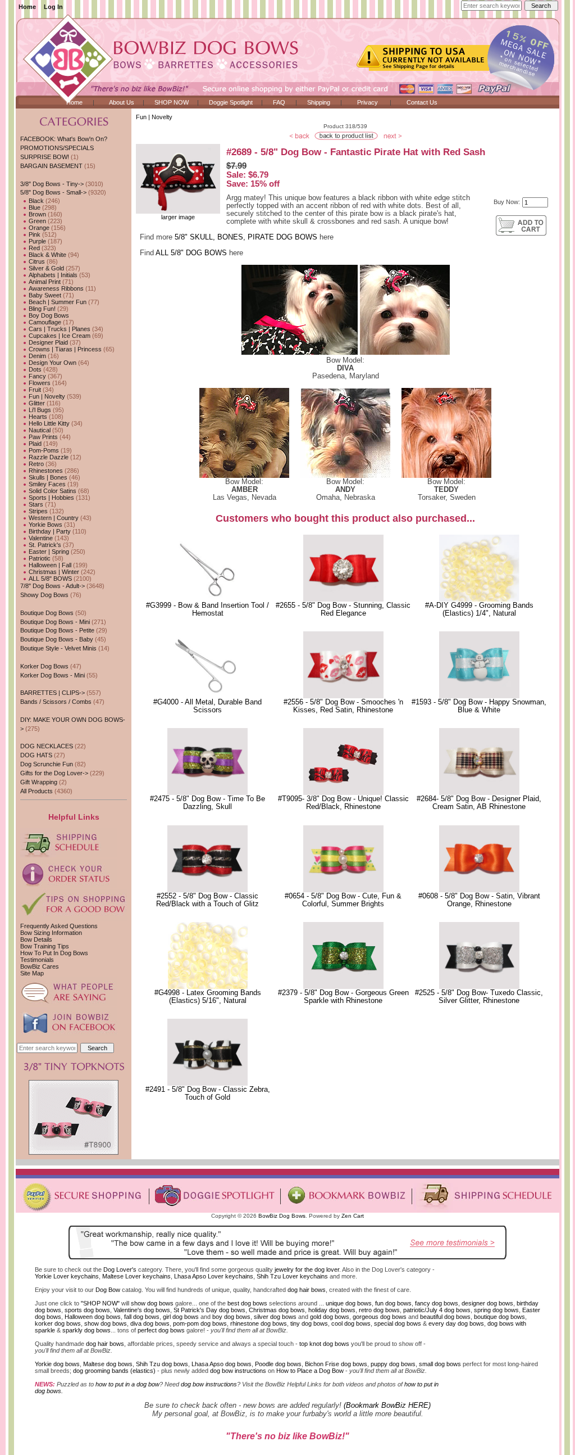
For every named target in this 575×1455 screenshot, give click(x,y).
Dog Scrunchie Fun (46, 764)
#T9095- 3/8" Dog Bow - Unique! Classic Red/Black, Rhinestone (343, 803)
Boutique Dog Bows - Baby (56, 639)
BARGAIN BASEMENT (51, 165)
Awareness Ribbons (55, 288)
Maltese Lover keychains (136, 1276)
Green (36, 221)
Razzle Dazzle (48, 457)
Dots (34, 369)
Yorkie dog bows (57, 1364)
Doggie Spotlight (231, 102)
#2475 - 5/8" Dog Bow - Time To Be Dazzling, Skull (207, 803)
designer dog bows (487, 1303)
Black (35, 200)
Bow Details (36, 939)
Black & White (46, 254)
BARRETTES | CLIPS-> (52, 692)
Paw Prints (42, 436)
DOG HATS (36, 755)
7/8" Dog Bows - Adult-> (52, 585)
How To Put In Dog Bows (54, 953)
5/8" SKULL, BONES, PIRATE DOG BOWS (246, 237)
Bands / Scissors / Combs (56, 701)
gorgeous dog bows (380, 1316)
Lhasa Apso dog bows (221, 1364)
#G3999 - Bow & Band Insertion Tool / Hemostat (207, 609)
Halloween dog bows (93, 1316)
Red (33, 248)
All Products (36, 791)
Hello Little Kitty (48, 423)
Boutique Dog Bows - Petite (57, 630)
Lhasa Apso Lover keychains (213, 1276)
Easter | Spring (48, 551)
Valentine (40, 538)
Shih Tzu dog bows (162, 1364)
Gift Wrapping (38, 782)
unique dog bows (349, 1303)
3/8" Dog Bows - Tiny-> (52, 183)
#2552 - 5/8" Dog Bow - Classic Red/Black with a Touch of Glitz (207, 900)
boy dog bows (231, 1316)
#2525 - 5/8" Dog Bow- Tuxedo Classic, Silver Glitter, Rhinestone (479, 997)
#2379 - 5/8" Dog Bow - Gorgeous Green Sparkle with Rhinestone (343, 997)
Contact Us (422, 102)
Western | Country (53, 517)
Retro (35, 463)
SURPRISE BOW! (44, 156)
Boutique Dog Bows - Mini (55, 621)
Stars (35, 504)
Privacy (367, 102)
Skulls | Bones (47, 477)
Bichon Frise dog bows (336, 1364)
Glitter (36, 403)
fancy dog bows (436, 1303)
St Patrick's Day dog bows (209, 1310)
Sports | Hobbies (50, 497)
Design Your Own (51, 362)
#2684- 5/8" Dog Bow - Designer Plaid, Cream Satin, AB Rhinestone (479, 803)
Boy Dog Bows (48, 315)
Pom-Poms (43, 450)
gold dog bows (329, 1316)
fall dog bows (141, 1316)
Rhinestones (45, 470)
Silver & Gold (45, 268)
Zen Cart (352, 1216)
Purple (36, 241)
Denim (36, 356)
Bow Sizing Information (51, 932)
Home (27, 6)
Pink (33, 234)
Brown (36, 214)
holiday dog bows (331, 1310)
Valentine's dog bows (141, 1310)
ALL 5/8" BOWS (49, 578)
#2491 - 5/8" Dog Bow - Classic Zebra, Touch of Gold (207, 1093)
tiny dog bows (309, 1323)
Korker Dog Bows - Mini (52, 675)
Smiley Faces (46, 484)
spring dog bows (496, 1310)
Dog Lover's (119, 1269)
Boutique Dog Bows (47, 612)
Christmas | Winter (53, 571)
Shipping (318, 102)
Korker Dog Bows (44, 666)
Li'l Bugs (39, 409)
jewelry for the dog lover (307, 1269)
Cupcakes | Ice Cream (58, 335)
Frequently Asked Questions (59, 926)
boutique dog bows (499, 1316)
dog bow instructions (238, 1370)
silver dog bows (275, 1316)
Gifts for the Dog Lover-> (54, 773)
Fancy (36, 376)
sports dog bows (87, 1310)
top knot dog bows (324, 1343)
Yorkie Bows (44, 524)
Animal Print (44, 281)
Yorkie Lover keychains (67, 1276)
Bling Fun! (41, 308)
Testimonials (37, 959)
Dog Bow (107, 1289)
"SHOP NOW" (100, 1303)
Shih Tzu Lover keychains (292, 1276)
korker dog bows (58, 1323)
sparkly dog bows (86, 1330)
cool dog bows (351, 1323)
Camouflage (44, 322)
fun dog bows (393, 1303)
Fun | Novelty (154, 117)
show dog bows (152, 1303)
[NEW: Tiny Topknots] (73, 1152)
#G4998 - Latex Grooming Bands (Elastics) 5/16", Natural (207, 997)
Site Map (32, 973)
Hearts (37, 416)
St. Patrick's (44, 544)
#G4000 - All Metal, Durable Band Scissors (207, 706)
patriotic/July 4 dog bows (437, 1310)
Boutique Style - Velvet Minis (58, 648)
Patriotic (39, 558)
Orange (38, 227)
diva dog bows (150, 1323)
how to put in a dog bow (127, 1384)
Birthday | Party (49, 531)
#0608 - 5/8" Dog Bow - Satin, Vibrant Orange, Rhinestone (479, 900)
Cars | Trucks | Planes (58, 329)
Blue (33, 207)
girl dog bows (181, 1316)
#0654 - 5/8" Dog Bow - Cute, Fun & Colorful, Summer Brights (343, 900)
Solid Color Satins (51, 490)
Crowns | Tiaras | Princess (64, 349)
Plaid (34, 443)
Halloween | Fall (49, 565)
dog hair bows (307, 1289)
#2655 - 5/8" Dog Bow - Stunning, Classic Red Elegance (343, 609)
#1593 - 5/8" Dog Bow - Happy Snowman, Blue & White (479, 706)
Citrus (36, 261)
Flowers (39, 382)
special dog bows (397, 1323)
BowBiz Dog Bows (281, 1216)
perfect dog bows (161, 1330)
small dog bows (440, 1364)
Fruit (34, 389)
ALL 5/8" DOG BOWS (191, 253)
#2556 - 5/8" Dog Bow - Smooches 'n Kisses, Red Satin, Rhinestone (343, 706)
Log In (53, 6)
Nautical (39, 430)
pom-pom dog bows (200, 1323)
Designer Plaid (47, 342)
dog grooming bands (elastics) (114, 1370)
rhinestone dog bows (258, 1323)
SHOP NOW (171, 102)
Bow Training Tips (44, 946)
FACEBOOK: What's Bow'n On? (63, 138)
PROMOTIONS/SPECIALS (57, 147)
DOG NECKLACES (46, 746)
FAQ (279, 102)
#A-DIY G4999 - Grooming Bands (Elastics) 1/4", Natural (479, 609)
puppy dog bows (393, 1364)
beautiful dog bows (445, 1316)
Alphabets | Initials (52, 275)
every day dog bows (456, 1323)
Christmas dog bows (277, 1310)
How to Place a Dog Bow (310, 1370)
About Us (121, 102)
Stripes (37, 511)
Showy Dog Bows (44, 594)
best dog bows (247, 1303)
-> (53, 192)
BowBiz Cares (39, 966)
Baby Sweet (44, 295)
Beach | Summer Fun (56, 302)
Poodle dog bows (278, 1364)
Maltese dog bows (108, 1364)
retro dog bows (379, 1310)
